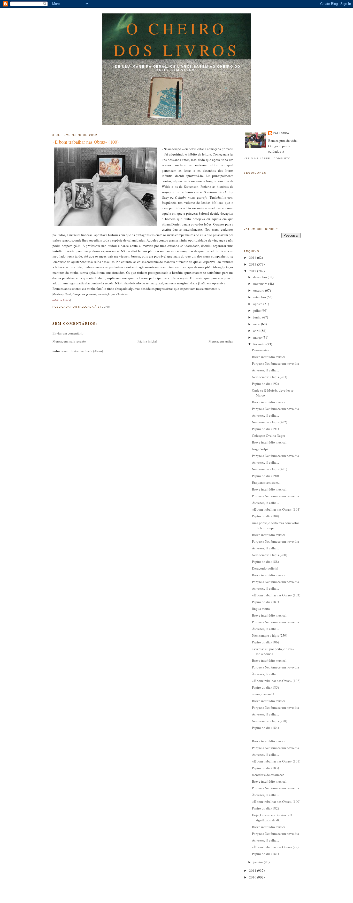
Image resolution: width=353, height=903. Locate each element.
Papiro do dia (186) (265, 642)
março (258, 337)
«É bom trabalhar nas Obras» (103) (276, 595)
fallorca (281, 133)
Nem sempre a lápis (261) (269, 469)
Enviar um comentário (67, 333)
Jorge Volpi (260, 449)
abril (256, 330)
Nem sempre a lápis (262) (269, 422)
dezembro (260, 277)
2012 (253, 271)
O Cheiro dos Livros (176, 39)
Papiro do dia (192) (265, 383)
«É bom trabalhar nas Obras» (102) (276, 680)
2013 (253, 264)
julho (257, 310)
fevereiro (259, 344)
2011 (253, 870)
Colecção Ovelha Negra (268, 435)
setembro (260, 297)
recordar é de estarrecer (268, 774)
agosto (258, 303)
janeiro (258, 862)
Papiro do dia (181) (265, 853)
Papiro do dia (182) (265, 808)
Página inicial (147, 341)
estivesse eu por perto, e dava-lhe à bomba (273, 651)
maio (257, 324)
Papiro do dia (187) (265, 602)
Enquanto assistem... (266, 482)
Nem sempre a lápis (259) (269, 635)
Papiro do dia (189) (265, 516)
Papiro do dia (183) (265, 768)
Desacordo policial (265, 568)
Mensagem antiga (221, 341)
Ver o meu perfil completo (267, 158)
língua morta (261, 608)
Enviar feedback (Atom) (86, 351)
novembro (260, 283)
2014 (253, 257)
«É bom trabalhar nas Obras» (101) (276, 761)
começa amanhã (263, 694)
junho (257, 317)
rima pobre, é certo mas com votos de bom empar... (275, 525)
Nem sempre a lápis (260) (269, 554)
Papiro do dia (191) (265, 428)
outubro (259, 290)
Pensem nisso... (262, 350)
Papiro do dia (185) (265, 687)
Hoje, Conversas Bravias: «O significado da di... (272, 817)
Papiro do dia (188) (265, 561)
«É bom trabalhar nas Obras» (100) (85, 142)
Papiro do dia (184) (265, 727)
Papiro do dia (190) (265, 475)
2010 (253, 877)
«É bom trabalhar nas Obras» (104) (276, 509)
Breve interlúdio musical (269, 356)
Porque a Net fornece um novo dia (275, 363)
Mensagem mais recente (69, 341)
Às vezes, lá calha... (265, 370)
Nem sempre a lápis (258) (269, 721)
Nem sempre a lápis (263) (269, 377)
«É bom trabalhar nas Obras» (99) (275, 847)
